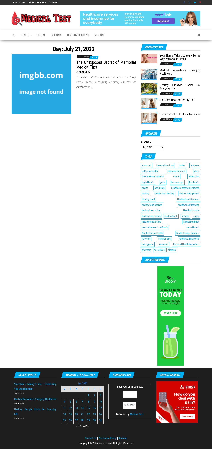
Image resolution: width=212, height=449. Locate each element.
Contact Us (19, 2)
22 (88, 414)
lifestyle (185, 216)
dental (176, 176)
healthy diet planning (164, 193)
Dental (41, 35)
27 (76, 420)
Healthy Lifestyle (78, 35)
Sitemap (53, 2)
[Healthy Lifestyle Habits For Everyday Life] (149, 88)
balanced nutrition (165, 165)
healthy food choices (152, 204)
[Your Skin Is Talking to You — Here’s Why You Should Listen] (149, 58)
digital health (148, 182)
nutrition (146, 238)
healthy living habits (151, 216)
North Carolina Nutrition (187, 233)
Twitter (195, 2)
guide (162, 182)
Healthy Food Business (188, 199)
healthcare (160, 187)
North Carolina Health (152, 233)
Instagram (189, 2)
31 (100, 420)
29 (88, 420)
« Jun (78, 426)
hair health (194, 182)
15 (88, 408)
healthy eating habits (189, 193)
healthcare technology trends (185, 187)
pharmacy (146, 249)
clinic (196, 171)
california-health (150, 171)
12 (70, 408)
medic (196, 216)
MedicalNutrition (191, 221)
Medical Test (136, 414)
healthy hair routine (151, 210)
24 (100, 414)
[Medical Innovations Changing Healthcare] (149, 74)
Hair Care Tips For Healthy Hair (177, 100)
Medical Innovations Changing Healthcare (180, 72)
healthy (145, 193)
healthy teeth (171, 216)
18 (64, 414)
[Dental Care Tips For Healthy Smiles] (149, 118)
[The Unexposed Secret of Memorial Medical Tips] (41, 83)
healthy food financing (188, 204)
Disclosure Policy (37, 2)
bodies (182, 165)
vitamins (172, 249)
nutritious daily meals (189, 238)
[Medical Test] (13, 35)
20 (76, 414)
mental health (192, 227)
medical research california (155, 227)
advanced (146, 165)
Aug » (86, 426)
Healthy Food (148, 199)
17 (100, 408)
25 (64, 420)
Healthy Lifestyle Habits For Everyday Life (180, 86)
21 (82, 414)
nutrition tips (164, 238)
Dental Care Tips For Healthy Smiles (180, 114)
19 (70, 414)
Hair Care (56, 35)
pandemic (163, 244)
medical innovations (151, 221)
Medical (100, 35)
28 (82, 420)
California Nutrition (176, 171)
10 (100, 401)
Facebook (184, 2)
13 (76, 408)
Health (25, 35)
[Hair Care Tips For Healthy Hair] (149, 103)
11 (64, 408)
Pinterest (200, 2)
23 (94, 414)
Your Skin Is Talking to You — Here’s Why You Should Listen (180, 57)
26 (70, 420)
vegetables (159, 249)
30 (94, 420)
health (145, 187)
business (195, 165)
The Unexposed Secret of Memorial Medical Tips (106, 64)
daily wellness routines (153, 176)
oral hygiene (147, 244)
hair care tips (177, 182)
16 (94, 408)
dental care (194, 176)
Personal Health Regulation (186, 244)
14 (82, 408)
